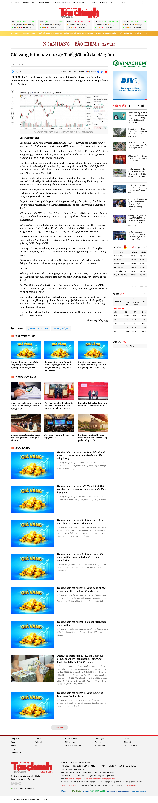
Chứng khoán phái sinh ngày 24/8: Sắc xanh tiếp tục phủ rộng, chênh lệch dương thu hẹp (137, 204)
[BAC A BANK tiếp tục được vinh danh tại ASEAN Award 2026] (93, 391)
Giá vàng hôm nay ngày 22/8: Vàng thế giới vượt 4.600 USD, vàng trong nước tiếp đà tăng (92, 365)
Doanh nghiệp (87, 33)
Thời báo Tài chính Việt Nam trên (72, 71)
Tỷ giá (116, 294)
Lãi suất (117, 342)
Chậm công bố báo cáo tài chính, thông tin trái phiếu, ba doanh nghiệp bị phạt (26, 406)
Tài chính (25, 33)
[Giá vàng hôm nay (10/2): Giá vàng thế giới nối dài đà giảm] (64, 127)
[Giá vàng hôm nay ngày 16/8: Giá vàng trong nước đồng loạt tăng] (32, 634)
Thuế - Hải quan (44, 33)
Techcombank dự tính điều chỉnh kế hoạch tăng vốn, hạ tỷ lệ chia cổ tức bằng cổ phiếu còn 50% (137, 174)
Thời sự (17, 33)
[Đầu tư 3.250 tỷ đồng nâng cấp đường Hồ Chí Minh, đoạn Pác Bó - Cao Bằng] (119, 132)
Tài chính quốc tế (140, 33)
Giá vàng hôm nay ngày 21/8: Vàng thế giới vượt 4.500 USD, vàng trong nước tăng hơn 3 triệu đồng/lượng (81, 455)
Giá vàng (108, 44)
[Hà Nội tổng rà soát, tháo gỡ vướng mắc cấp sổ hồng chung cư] (119, 146)
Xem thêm (59, 727)
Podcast (14, 745)
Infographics (16, 752)
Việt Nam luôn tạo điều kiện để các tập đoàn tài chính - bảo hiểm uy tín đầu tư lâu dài (58, 406)
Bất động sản (110, 33)
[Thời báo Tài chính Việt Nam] (79, 12)
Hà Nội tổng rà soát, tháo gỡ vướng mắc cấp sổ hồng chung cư (137, 145)
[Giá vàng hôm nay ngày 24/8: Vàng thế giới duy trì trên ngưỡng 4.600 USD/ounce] (26, 350)
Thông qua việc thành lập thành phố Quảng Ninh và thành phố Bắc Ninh (25, 438)
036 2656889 (130, 785)
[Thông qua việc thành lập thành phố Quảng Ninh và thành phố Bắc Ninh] (26, 423)
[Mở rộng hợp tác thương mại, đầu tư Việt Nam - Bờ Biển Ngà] (119, 159)
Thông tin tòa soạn (70, 785)
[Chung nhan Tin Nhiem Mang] (22, 788)
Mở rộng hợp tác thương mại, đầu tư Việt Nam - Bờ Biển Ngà (137, 158)
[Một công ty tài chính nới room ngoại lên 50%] (59, 423)
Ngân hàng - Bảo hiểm (72, 33)
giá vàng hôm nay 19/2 (38, 328)
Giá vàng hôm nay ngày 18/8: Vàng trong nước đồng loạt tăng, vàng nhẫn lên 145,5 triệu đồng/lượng (80, 557)
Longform (15, 749)
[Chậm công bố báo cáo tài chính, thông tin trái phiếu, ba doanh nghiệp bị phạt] (26, 391)
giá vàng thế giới (61, 328)
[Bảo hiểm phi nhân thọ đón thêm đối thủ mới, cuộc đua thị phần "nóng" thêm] (93, 423)
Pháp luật (128, 33)
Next (146, 247)
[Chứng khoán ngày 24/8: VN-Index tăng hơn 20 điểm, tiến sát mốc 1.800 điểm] (119, 235)
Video (13, 742)
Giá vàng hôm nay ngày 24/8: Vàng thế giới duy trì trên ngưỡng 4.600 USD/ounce (24, 365)
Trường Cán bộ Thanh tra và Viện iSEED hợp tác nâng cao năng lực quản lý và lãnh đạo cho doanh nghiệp (137, 220)
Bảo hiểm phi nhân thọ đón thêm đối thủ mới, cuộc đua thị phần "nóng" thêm (92, 438)
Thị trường (99, 33)
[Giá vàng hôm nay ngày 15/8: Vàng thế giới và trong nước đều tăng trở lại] (32, 705)
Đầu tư (33, 33)
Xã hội (120, 33)
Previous (144, 247)
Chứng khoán (56, 33)
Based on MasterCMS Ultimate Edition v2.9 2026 (29, 799)
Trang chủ (15, 739)
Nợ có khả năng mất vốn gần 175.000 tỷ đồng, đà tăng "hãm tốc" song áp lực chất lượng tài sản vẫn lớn (137, 117)
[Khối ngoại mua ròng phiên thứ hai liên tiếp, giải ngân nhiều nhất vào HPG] (119, 189)
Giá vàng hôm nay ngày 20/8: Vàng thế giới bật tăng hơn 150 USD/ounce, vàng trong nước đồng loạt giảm (81, 489)
